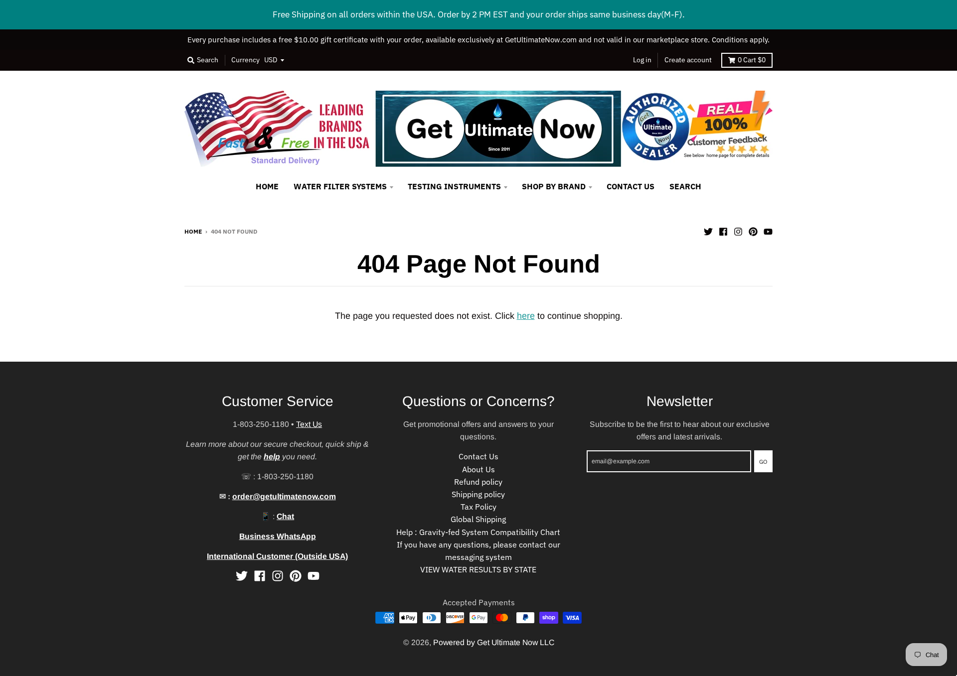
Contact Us (478, 456)
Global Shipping (478, 519)
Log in (642, 59)
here (526, 316)
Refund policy (478, 482)
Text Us (309, 424)
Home (193, 231)
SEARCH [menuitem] (685, 186)
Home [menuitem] (267, 186)
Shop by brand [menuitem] (554, 186)
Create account (688, 59)
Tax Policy (478, 507)
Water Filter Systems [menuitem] (340, 186)
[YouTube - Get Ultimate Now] (768, 230)
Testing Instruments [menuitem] (454, 186)
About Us (478, 469)
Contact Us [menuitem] (630, 186)
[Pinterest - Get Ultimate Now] (753, 230)
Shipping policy (478, 494)
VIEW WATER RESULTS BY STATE (478, 569)
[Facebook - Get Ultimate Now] (723, 230)
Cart (752, 59)
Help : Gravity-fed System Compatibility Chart (478, 532)
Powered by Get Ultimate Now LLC (493, 642)
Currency (245, 59)
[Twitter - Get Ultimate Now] (708, 230)
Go (763, 461)
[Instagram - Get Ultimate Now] (738, 230)
